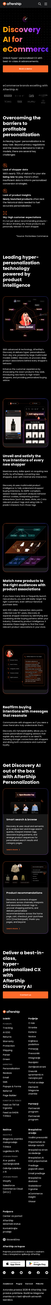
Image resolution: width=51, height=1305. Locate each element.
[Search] (39, 4)
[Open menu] (45, 4)
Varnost (29, 1283)
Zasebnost (8, 1283)
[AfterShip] (13, 4)
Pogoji (19, 1283)
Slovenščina (13, 1239)
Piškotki (39, 1283)
